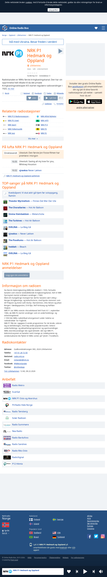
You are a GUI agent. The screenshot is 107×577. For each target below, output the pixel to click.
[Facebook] (37, 93)
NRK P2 (44, 133)
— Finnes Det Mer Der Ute (32, 201)
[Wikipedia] (59, 93)
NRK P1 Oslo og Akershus (24, 398)
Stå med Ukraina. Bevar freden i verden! (33, 42)
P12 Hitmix (17, 463)
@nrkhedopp (19, 367)
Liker (34, 98)
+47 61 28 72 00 (21, 352)
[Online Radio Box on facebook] (89, 536)
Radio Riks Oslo (19, 450)
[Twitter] (48, 93)
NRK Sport (12, 125)
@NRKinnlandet (20, 363)
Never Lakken (30, 170)
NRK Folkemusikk (15, 129)
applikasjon (78, 86)
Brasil (36, 537)
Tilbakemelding (54, 557)
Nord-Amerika (93, 521)
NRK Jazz (11, 133)
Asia (89, 518)
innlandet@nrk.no (21, 360)
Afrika (89, 516)
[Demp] (101, 571)
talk (34, 69)
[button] (85, 571)
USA (59, 532)
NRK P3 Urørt (13, 120)
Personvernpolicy (40, 557)
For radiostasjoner (77, 557)
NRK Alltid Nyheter (48, 116)
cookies (29, 2)
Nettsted (26, 93)
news (29, 69)
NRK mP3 (44, 120)
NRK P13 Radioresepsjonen (19, 116)
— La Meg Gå (20, 227)
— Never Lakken (21, 233)
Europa (90, 526)
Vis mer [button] (32, 138)
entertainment (42, 69)
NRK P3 (44, 129)
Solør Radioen (19, 418)
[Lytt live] (60, 51)
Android (63, 547)
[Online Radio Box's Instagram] (103, 536)
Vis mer (11, 88)
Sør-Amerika (92, 523)
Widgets (66, 557)
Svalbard (37, 532)
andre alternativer (85, 107)
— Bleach (17, 246)
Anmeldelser (44, 76)
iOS (73, 547)
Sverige (60, 519)
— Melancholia (26, 214)
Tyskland (61, 537)
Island (36, 523)
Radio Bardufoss (20, 437)
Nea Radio (17, 431)
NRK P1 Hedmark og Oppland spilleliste (23, 176)
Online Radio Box (18, 28)
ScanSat (16, 391)
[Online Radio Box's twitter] (96, 536)
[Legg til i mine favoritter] (69, 571)
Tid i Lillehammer (11, 371)
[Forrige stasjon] (77, 571)
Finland (37, 519)
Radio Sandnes (19, 444)
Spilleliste (48, 104)
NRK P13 (44, 125)
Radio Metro (18, 385)
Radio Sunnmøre (20, 424)
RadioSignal (18, 457)
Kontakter (60, 104)
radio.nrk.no (19, 356)
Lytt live (52, 98)
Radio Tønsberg (20, 411)
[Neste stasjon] (93, 571)
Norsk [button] (4, 533)
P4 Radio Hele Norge (22, 404)
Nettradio (6, 517)
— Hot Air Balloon (26, 207)
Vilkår (30, 557)
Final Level (14, 560)
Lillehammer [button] (35, 65)
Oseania (90, 528)
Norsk (7, 93)
